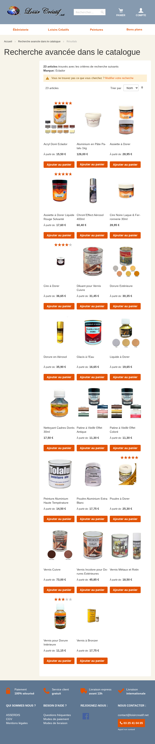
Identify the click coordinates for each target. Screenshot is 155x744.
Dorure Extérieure (121, 285)
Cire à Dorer (51, 285)
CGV (9, 719)
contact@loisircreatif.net (133, 715)
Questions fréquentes (57, 715)
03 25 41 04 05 (133, 723)
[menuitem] (21, 30)
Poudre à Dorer (120, 498)
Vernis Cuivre (52, 569)
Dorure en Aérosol (55, 356)
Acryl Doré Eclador (55, 144)
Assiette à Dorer (120, 144)
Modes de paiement (56, 719)
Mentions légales (17, 723)
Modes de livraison (55, 723)
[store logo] (36, 12)
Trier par (115, 88)
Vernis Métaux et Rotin (124, 569)
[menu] (77, 29)
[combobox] (90, 12)
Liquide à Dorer (120, 356)
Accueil (8, 41)
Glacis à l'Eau (85, 356)
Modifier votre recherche (119, 78)
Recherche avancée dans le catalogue (39, 41)
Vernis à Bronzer (87, 640)
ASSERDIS (13, 715)
